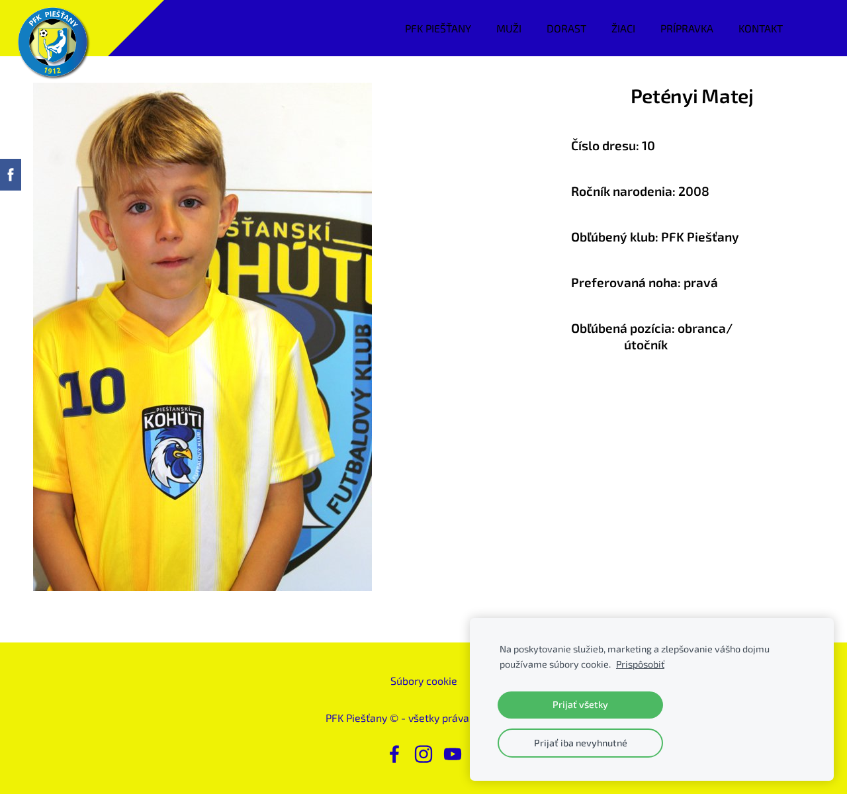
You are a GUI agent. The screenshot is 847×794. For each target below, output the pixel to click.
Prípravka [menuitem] (686, 28)
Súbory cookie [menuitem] (423, 680)
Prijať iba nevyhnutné (580, 742)
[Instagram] (423, 754)
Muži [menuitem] (508, 28)
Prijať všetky (580, 704)
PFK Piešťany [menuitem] (438, 28)
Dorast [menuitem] (566, 28)
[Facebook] (394, 754)
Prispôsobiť (640, 664)
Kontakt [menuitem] (760, 28)
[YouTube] (452, 754)
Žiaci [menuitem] (623, 28)
